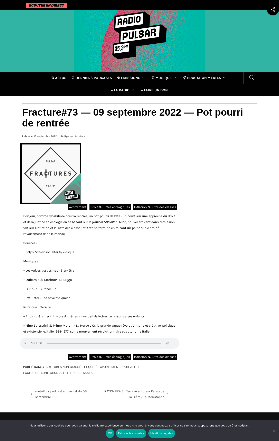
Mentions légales (161, 433)
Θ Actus (58, 78)
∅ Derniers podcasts (91, 78)
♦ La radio (120, 90)
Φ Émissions (129, 78)
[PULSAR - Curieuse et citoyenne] (139, 41)
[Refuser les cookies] (274, 433)
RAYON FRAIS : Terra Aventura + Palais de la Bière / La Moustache (134, 394)
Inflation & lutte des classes (155, 207)
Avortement (77, 207)
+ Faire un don (154, 90)
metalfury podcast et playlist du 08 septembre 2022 (61, 394)
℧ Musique (162, 78)
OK (110, 433)
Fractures (53, 367)
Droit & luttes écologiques (110, 207)
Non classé (71, 367)
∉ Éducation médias (202, 78)
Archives (80, 136)
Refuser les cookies (131, 433)
